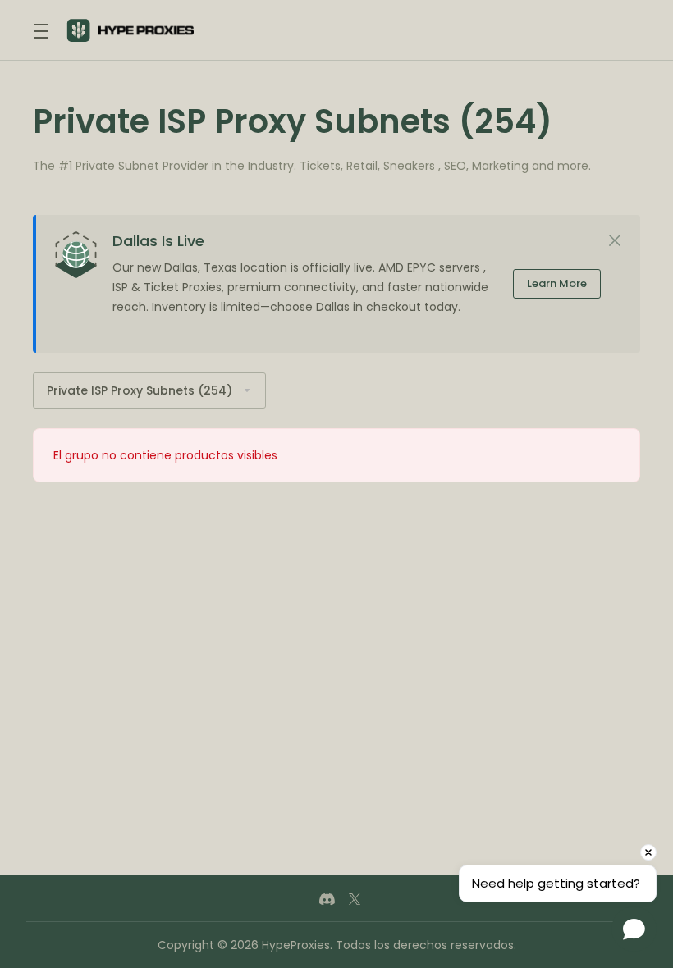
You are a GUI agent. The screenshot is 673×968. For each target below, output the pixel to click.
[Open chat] (634, 929)
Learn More (557, 283)
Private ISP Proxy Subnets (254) (139, 390)
